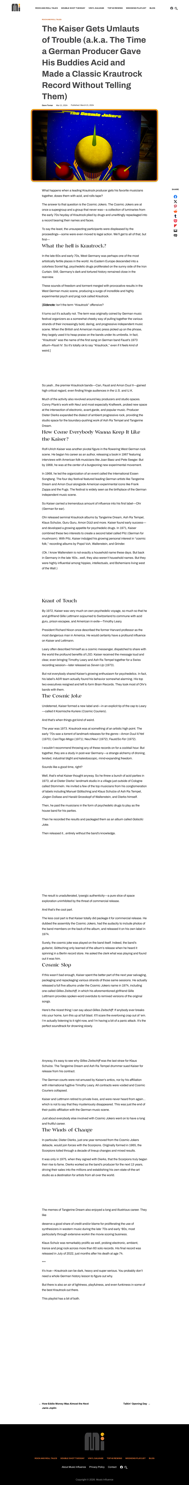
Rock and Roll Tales (51, 19)
